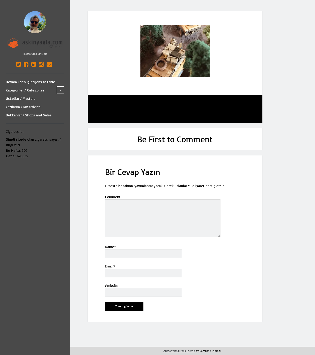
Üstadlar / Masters (21, 98)
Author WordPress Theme (179, 350)
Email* (110, 266)
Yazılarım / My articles (23, 106)
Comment (113, 196)
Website (111, 285)
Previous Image (117, 108)
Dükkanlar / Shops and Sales (29, 115)
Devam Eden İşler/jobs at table (30, 81)
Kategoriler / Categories (25, 90)
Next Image (236, 108)
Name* (110, 246)
